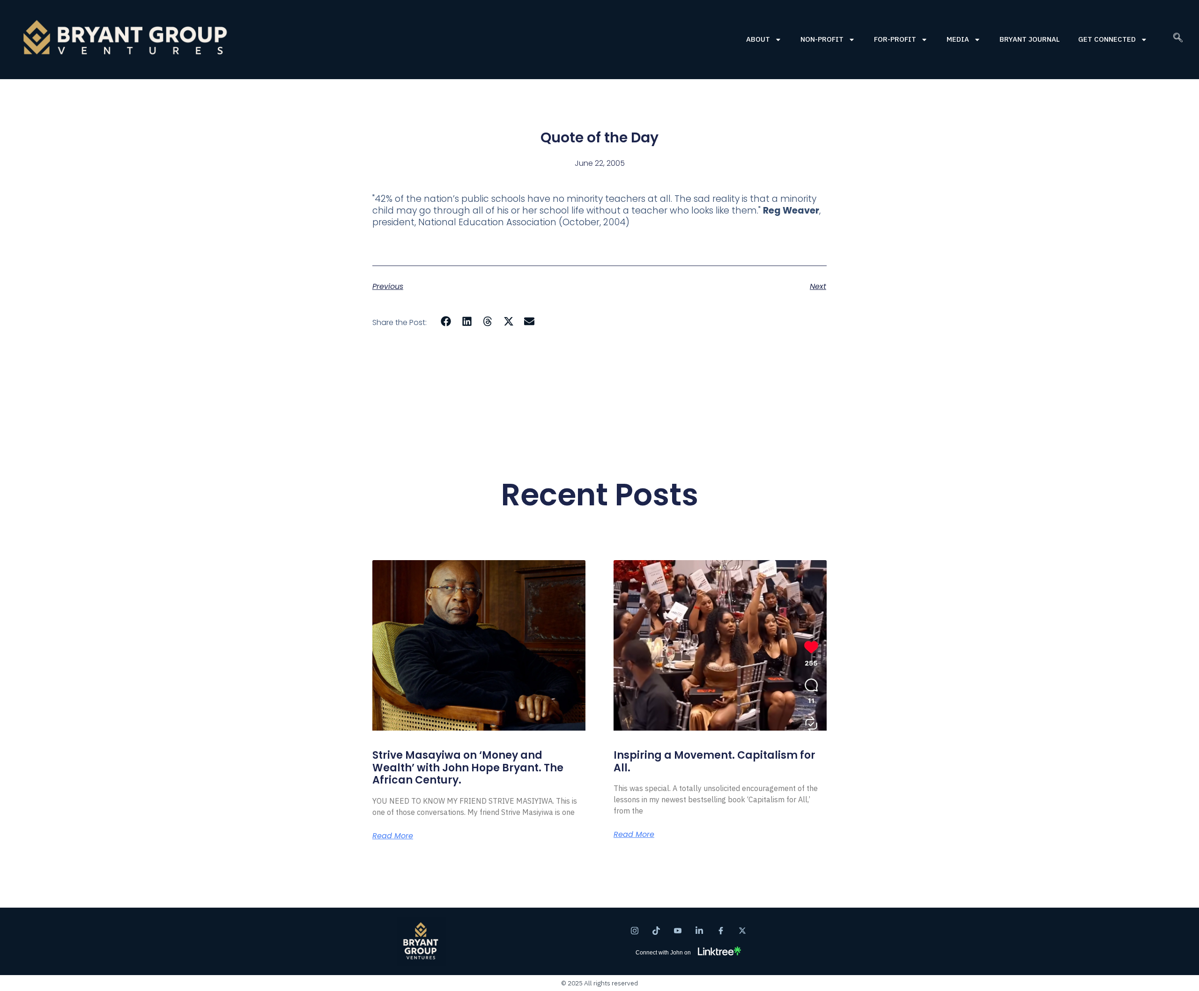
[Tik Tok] (656, 930)
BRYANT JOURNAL (1029, 39)
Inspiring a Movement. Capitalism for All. (714, 761)
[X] (742, 930)
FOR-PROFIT (895, 39)
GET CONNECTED (1107, 39)
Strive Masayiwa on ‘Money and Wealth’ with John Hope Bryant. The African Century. (467, 767)
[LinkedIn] (699, 930)
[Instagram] (634, 930)
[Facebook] (721, 930)
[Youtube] (678, 930)
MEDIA (958, 39)
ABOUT (758, 39)
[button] (1178, 39)
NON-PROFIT (822, 39)
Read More (392, 836)
